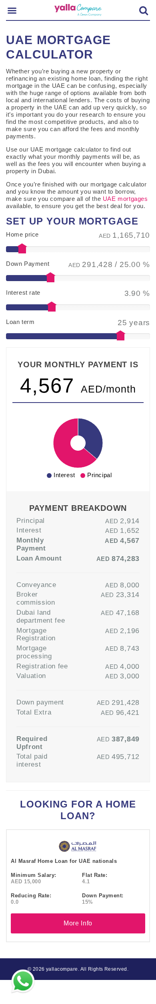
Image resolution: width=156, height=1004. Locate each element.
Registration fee (42, 666)
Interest (28, 530)
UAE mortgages (125, 198)
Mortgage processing (34, 652)
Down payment (40, 702)
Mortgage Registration (36, 634)
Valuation (31, 675)
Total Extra (33, 712)
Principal (30, 520)
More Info (78, 923)
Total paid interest (32, 760)
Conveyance (36, 584)
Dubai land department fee (40, 616)
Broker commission (35, 598)
